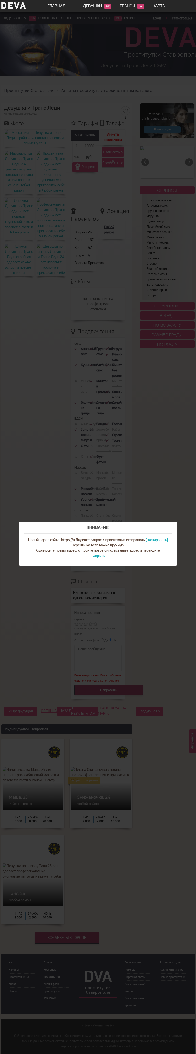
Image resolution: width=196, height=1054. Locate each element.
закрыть (98, 556)
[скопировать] (157, 540)
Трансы (127, 6)
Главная (56, 6)
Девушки (92, 6)
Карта (159, 6)
